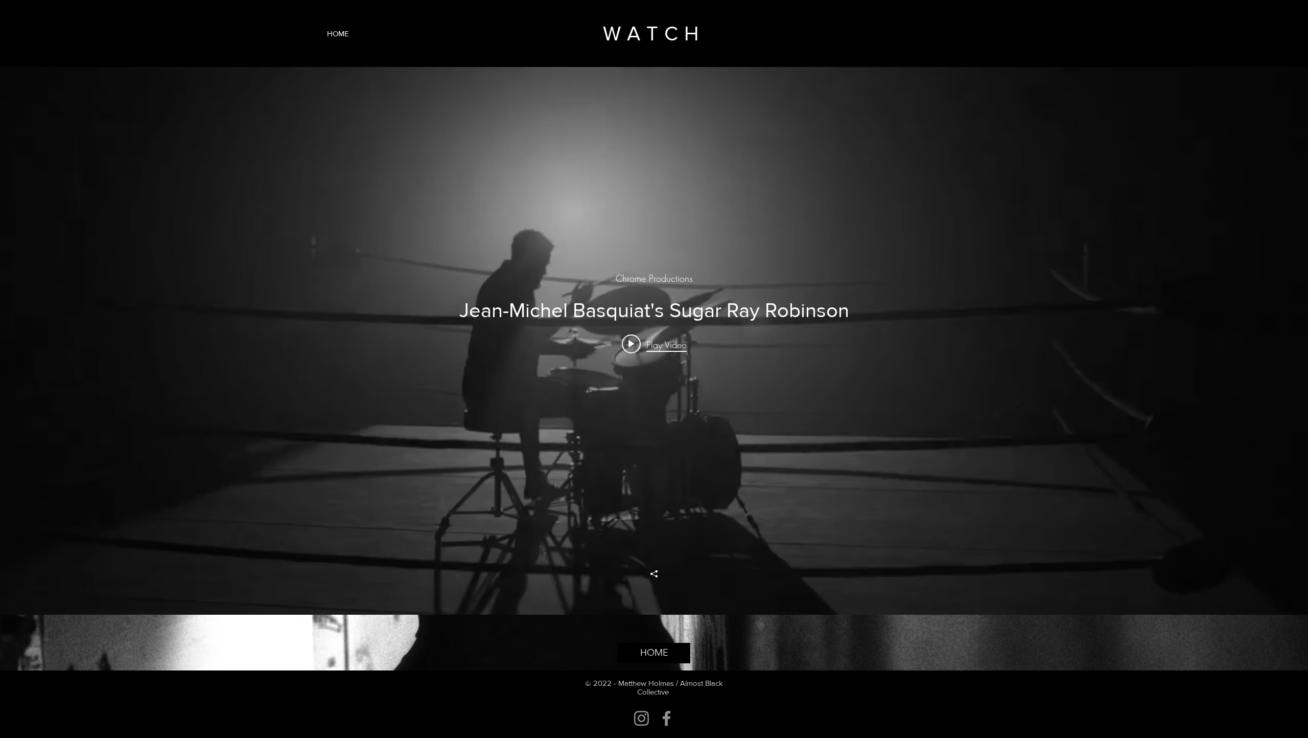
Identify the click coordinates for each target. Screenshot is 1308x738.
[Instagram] (641, 718)
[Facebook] (666, 718)
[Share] (654, 574)
